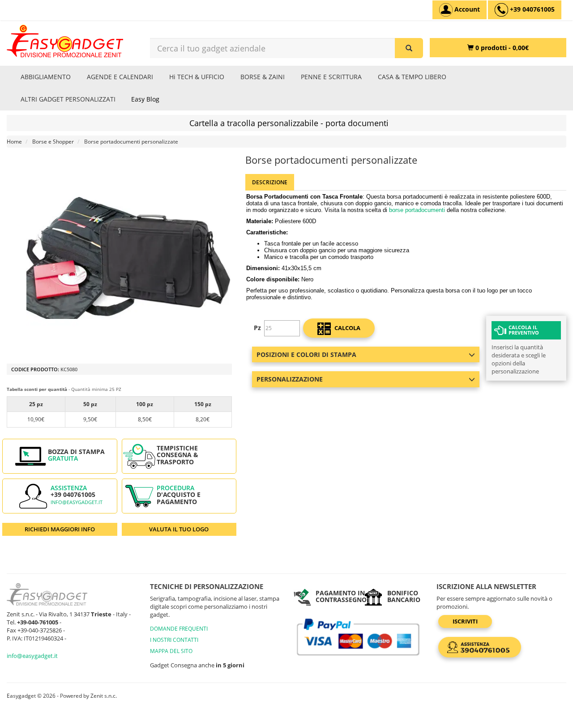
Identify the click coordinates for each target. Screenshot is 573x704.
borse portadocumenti (417, 210)
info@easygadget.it (77, 502)
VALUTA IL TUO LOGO (179, 529)
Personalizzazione (290, 379)
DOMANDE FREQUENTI (179, 628)
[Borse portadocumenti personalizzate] (128, 257)
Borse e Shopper (53, 141)
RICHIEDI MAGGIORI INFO (60, 529)
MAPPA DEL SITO (171, 651)
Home (14, 141)
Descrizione (269, 182)
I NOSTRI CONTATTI (174, 640)
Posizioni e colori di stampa (306, 354)
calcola (346, 328)
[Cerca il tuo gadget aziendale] (409, 48)
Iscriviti (465, 621)
